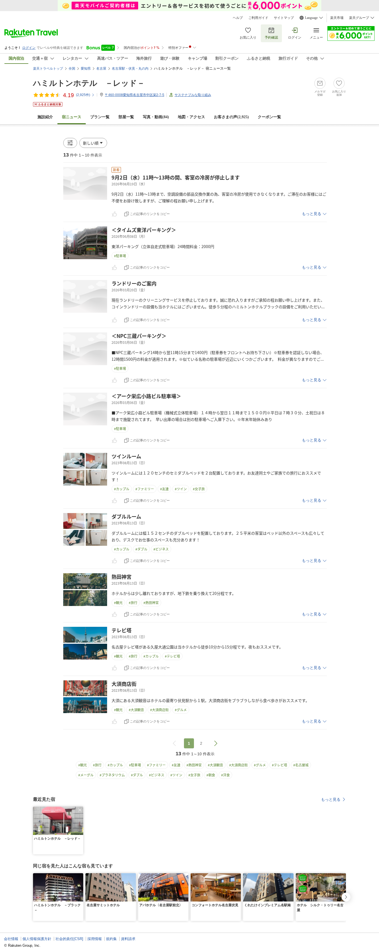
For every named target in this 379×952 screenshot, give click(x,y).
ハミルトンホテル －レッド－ (89, 83)
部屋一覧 (126, 117)
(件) (83, 95)
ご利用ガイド (258, 18)
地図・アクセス (191, 117)
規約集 (111, 939)
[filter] (70, 143)
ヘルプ (238, 18)
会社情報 (11, 939)
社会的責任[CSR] (69, 939)
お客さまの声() (231, 117)
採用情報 (94, 939)
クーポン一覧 (269, 117)
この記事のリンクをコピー (150, 214)
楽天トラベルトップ (48, 68)
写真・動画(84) (156, 117)
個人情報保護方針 (36, 939)
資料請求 (128, 939)
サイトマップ (284, 18)
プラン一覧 (100, 117)
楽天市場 (336, 18)
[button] (93, 143)
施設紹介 (45, 117)
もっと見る (311, 214)
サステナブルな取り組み (193, 95)
